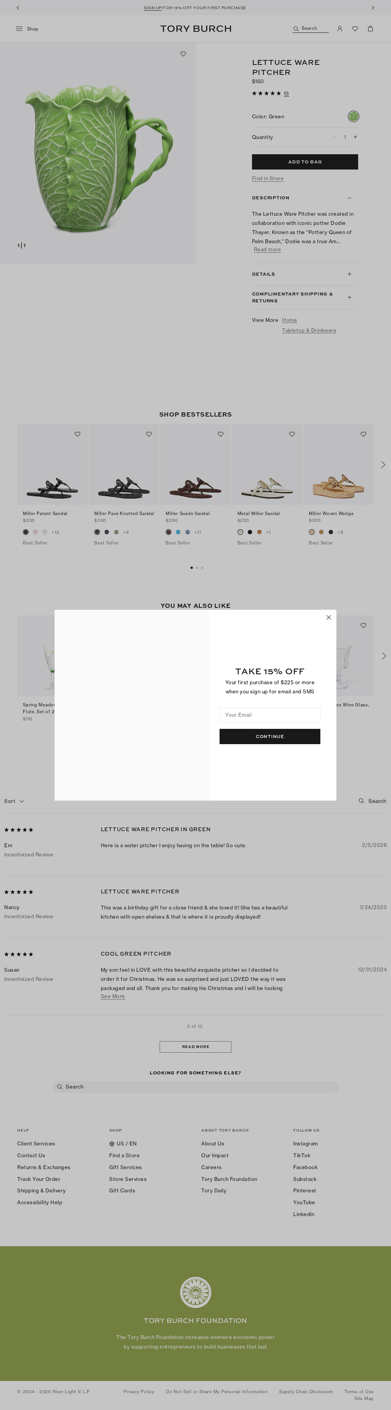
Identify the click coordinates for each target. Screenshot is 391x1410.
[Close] (328, 617)
